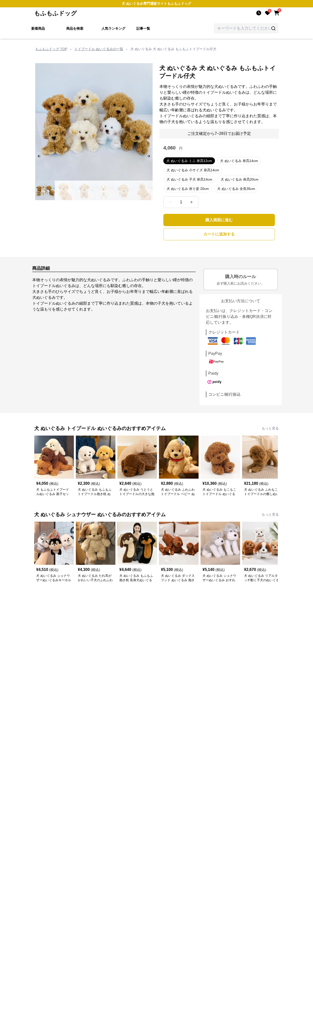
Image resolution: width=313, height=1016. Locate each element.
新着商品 (38, 28)
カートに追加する (219, 234)
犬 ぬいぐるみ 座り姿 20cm (188, 189)
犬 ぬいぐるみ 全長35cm (236, 189)
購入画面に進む (219, 220)
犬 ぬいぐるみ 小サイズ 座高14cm (193, 170)
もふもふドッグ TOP (51, 49)
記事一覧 (143, 28)
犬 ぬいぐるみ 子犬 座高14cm (189, 179)
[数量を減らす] (170, 202)
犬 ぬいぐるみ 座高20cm (239, 179)
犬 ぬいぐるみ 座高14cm (239, 161)
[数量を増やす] (191, 202)
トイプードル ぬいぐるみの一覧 (98, 49)
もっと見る (270, 428)
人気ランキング (113, 28)
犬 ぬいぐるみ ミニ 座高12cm (189, 161)
